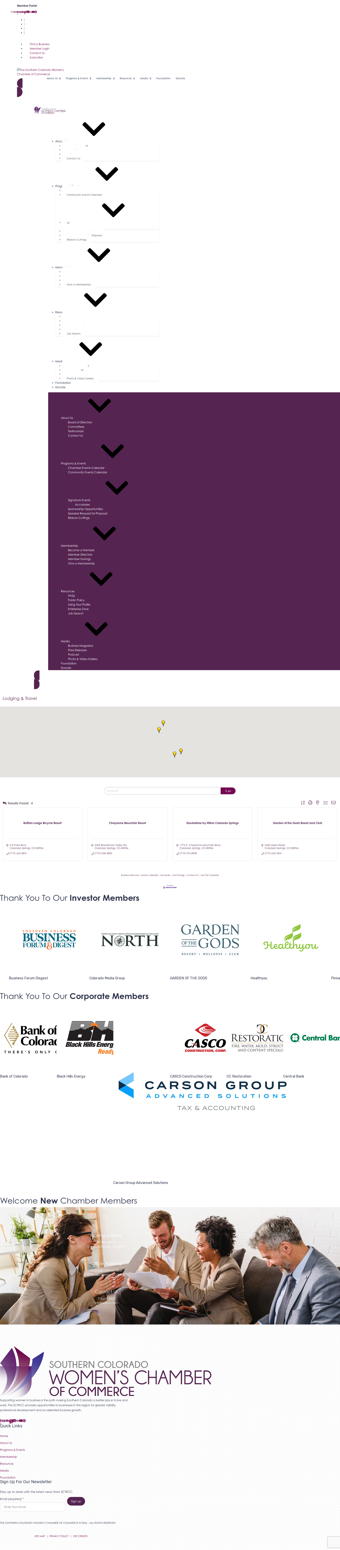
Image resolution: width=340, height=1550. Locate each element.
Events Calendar (149, 875)
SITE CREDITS (80, 1536)
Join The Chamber (209, 875)
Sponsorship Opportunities (85, 509)
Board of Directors (80, 422)
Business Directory (130, 875)
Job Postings (178, 875)
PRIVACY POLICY (59, 1536)
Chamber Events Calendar (86, 468)
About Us (67, 418)
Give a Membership (79, 284)
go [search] (229, 790)
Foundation (63, 383)
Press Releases (77, 650)
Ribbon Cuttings (76, 239)
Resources (62, 312)
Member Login (34, 24)
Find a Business (35, 19)
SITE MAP (40, 1536)
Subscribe (31, 32)
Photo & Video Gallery (80, 378)
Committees (76, 426)
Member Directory (80, 554)
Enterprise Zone (78, 609)
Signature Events (77, 222)
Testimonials (76, 431)
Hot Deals (165, 875)
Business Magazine (80, 645)
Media (65, 641)
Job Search (74, 333)
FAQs (71, 595)
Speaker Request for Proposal (87, 513)
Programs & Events (73, 463)
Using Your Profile (79, 604)
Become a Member (81, 550)
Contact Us (32, 28)
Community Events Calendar (84, 194)
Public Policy (76, 600)
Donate (60, 387)
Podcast (73, 654)
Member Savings (79, 559)
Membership (69, 545)
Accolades (82, 504)
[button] (181, 751)
